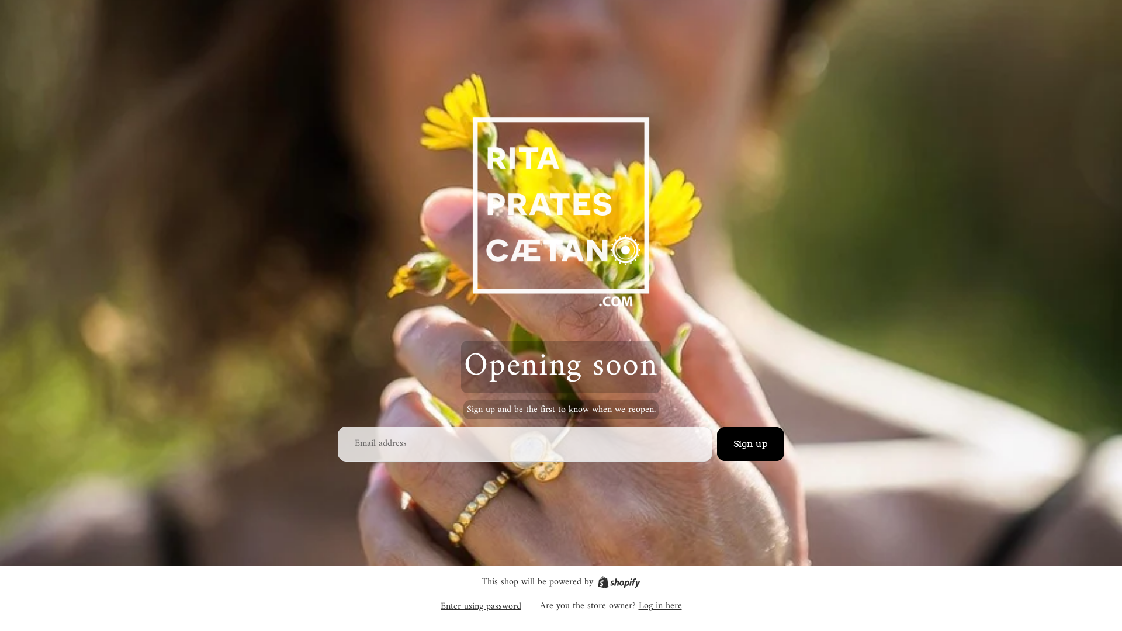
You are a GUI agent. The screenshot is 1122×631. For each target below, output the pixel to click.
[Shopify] (619, 582)
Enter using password (481, 606)
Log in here (660, 606)
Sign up (750, 443)
